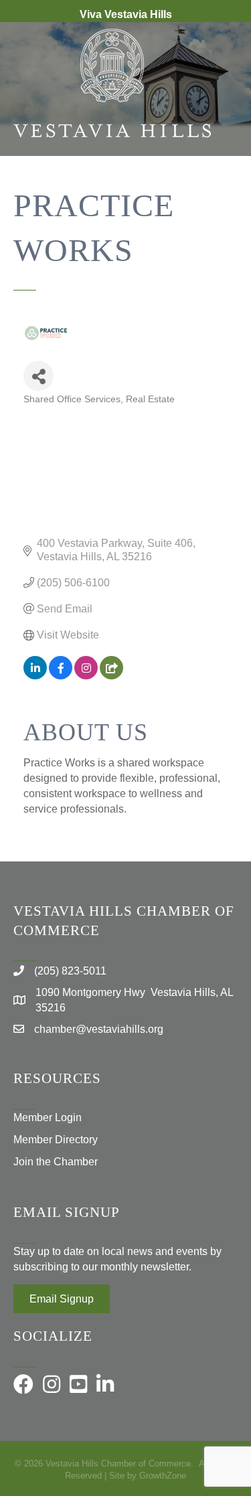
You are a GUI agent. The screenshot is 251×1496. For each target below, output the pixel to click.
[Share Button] (38, 376)
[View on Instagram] (86, 675)
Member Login (47, 1117)
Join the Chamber (55, 1161)
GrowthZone (162, 1476)
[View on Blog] (111, 675)
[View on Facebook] (60, 675)
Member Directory (55, 1139)
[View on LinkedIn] (35, 675)
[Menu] (221, 199)
